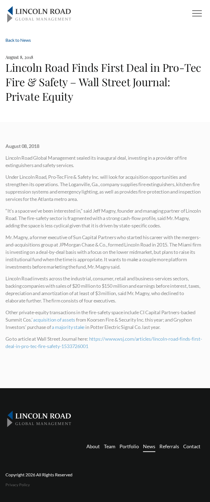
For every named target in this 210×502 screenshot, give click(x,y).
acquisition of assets (54, 320)
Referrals (169, 446)
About (93, 446)
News (149, 446)
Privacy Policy (17, 484)
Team (109, 446)
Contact (191, 446)
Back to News (18, 40)
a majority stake (68, 327)
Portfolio (129, 446)
